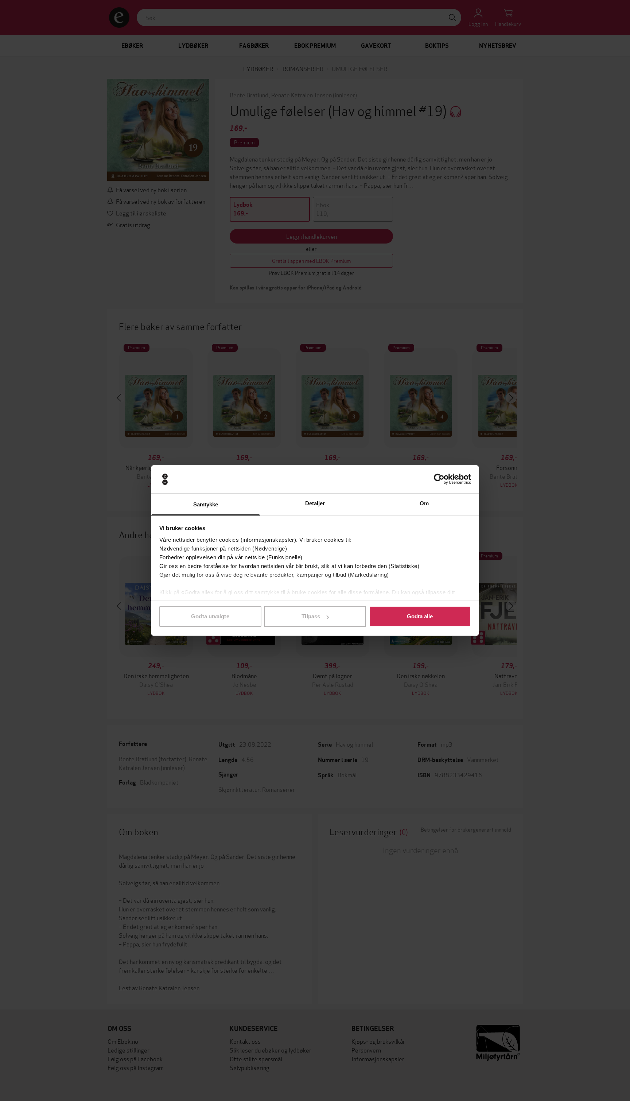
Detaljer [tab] (315, 503)
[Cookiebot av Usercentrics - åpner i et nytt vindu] (439, 479)
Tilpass (311, 616)
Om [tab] (424, 503)
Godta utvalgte (210, 616)
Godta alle (420, 616)
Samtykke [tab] (205, 504)
